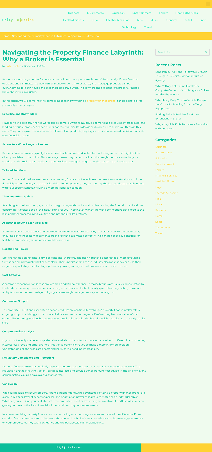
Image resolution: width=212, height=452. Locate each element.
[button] (208, 4)
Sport (203, 20)
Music (154, 20)
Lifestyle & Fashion (117, 20)
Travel (148, 27)
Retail (188, 20)
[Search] (206, 52)
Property (171, 20)
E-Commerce (95, 12)
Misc (140, 20)
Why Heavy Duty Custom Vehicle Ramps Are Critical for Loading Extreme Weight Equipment (180, 104)
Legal (94, 20)
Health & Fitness (73, 20)
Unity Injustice (13, 66)
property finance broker (101, 100)
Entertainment (141, 12)
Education (118, 12)
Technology (129, 27)
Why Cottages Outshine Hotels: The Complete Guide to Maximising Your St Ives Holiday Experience (182, 90)
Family (163, 12)
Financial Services (186, 12)
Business (73, 12)
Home (5, 36)
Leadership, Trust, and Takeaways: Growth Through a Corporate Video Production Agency (181, 76)
